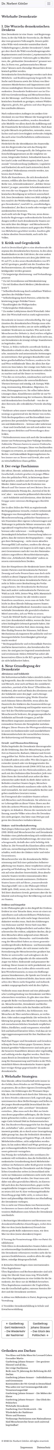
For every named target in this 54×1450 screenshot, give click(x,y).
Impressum (26, 1447)
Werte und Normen (16, 1415)
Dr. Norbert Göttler (15, 3)
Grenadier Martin (14, 1358)
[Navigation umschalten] (48, 3)
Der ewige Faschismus (17, 1368)
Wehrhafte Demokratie (17, 1406)
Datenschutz (43, 1447)
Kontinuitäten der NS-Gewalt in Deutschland (28, 1384)
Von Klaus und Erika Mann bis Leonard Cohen (29, 1355)
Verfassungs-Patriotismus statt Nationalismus (28, 1418)
